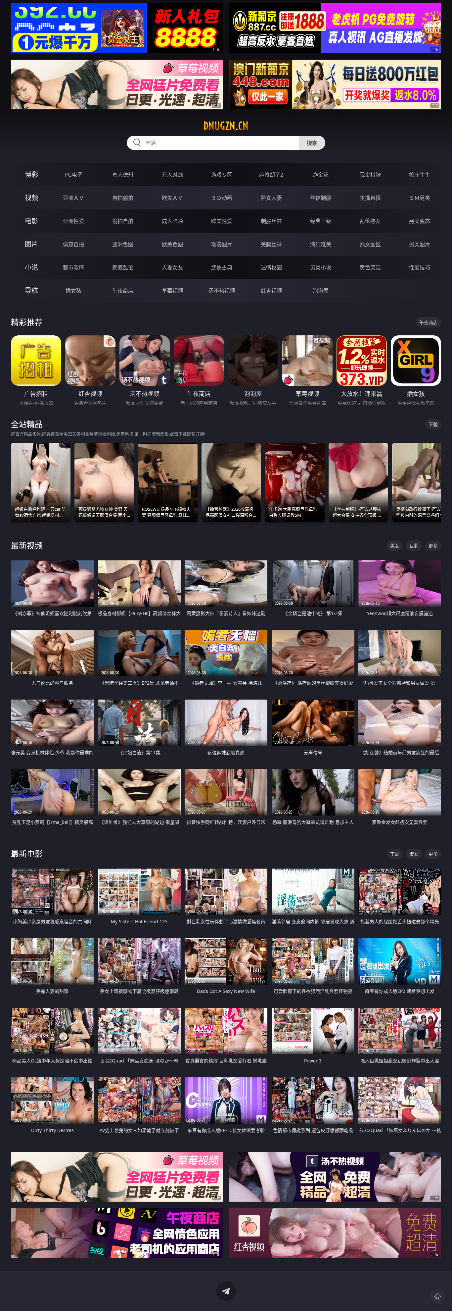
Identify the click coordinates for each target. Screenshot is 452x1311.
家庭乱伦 (122, 267)
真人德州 (122, 174)
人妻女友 (172, 267)
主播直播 (370, 197)
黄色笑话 (370, 267)
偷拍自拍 (122, 221)
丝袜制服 (320, 197)
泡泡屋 (321, 290)
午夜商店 (122, 290)
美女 (394, 545)
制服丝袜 (271, 221)
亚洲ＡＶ (73, 197)
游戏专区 (221, 174)
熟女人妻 (271, 197)
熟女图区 (370, 244)
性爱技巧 (419, 267)
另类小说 (320, 267)
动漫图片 (221, 244)
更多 (433, 545)
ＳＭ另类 (419, 197)
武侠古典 (221, 267)
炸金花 (321, 174)
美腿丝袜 (271, 244)
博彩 (31, 174)
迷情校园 (271, 267)
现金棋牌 (370, 174)
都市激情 (73, 267)
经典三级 (320, 221)
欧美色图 (172, 244)
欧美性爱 (221, 221)
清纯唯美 (320, 244)
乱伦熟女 (370, 221)
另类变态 (419, 221)
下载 (433, 424)
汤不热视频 (221, 290)
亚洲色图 (122, 244)
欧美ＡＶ (172, 197)
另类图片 (419, 244)
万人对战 (172, 174)
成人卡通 (172, 221)
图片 (31, 244)
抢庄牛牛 (419, 174)
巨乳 (414, 545)
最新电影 (27, 853)
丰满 (394, 854)
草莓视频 (172, 290)
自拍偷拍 (122, 197)
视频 (31, 197)
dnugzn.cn (226, 126)
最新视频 (27, 545)
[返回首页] (437, 1296)
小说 (31, 267)
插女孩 (73, 290)
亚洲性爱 (73, 221)
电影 (31, 220)
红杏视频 (271, 290)
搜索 (312, 142)
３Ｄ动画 (221, 197)
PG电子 (73, 174)
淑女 (414, 854)
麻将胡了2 (271, 174)
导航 (31, 290)
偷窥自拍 (73, 244)
